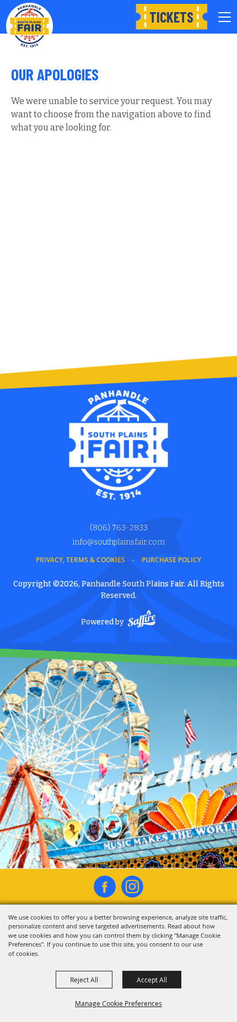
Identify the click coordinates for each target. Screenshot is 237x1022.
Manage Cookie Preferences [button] (118, 1003)
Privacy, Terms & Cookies (80, 559)
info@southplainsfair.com (118, 542)
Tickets (171, 16)
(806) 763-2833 (119, 527)
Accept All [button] (152, 979)
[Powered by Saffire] (141, 620)
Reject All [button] (84, 979)
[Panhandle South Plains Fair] (29, 26)
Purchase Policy (171, 559)
